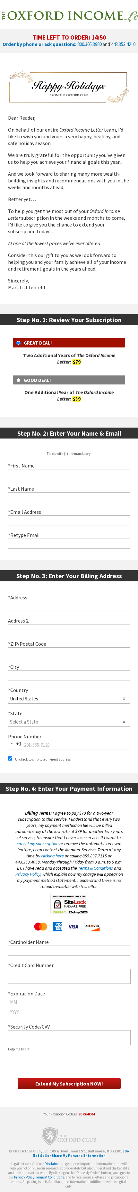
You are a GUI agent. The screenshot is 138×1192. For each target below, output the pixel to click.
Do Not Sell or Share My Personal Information (81, 1153)
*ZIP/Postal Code (27, 644)
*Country (18, 690)
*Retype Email (24, 535)
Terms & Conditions (95, 868)
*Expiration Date (26, 993)
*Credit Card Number (31, 965)
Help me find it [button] (19, 1049)
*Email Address (24, 512)
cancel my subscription (37, 843)
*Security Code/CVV (29, 1026)
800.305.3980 (89, 44)
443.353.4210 (123, 44)
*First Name (21, 465)
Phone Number (24, 736)
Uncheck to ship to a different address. (43, 759)
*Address (17, 597)
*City (13, 667)
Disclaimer (53, 1163)
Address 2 (18, 620)
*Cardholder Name (28, 942)
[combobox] (69, 606)
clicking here (52, 856)
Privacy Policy (27, 874)
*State (15, 713)
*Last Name (21, 488)
